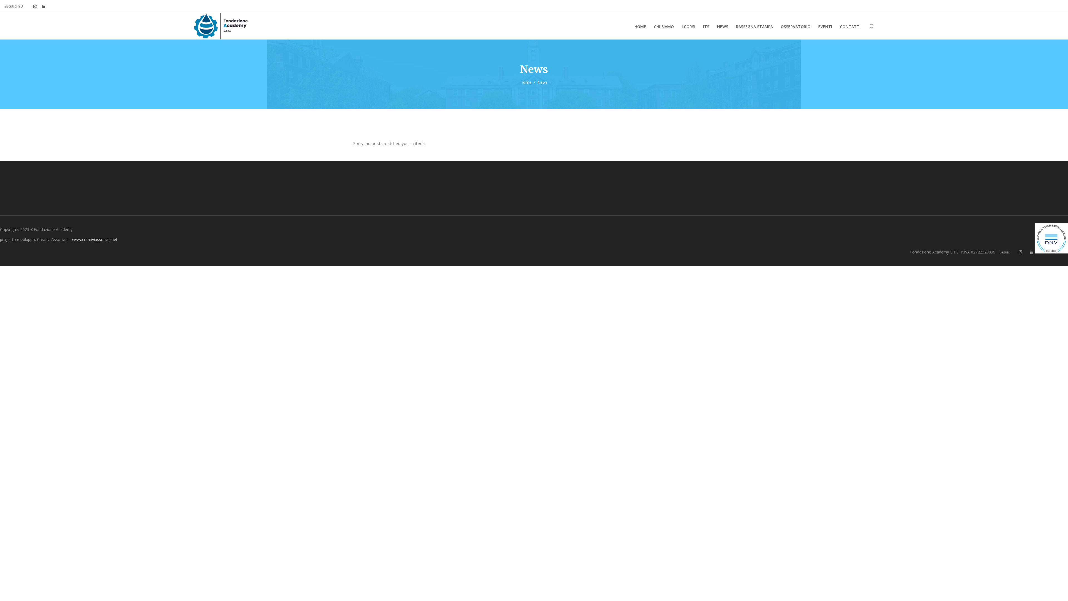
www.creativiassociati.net (94, 239)
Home (525, 82)
